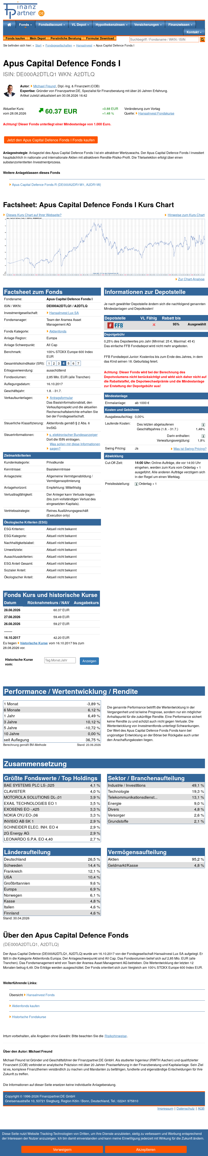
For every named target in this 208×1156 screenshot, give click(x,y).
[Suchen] (202, 39)
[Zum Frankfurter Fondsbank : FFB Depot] (117, 325)
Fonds (24, 24)
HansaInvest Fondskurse (156, 113)
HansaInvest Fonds (41, 994)
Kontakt (193, 32)
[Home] (9, 24)
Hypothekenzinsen (111, 24)
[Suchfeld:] (164, 39)
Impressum (165, 1108)
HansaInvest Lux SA (64, 312)
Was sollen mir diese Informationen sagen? (75, 446)
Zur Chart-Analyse (191, 279)
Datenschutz (186, 1108)
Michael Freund (44, 86)
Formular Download (100, 38)
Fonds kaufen (15, 38)
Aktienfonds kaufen (26, 1005)
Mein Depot (38, 38)
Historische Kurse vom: (19, 661)
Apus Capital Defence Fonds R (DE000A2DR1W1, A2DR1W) (56, 184)
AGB (201, 1108)
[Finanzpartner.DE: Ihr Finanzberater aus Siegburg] (24, 10)
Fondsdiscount (51, 24)
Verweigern (62, 1149)
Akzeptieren (145, 1149)
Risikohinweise (116, 1036)
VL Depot (79, 24)
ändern (198, 1138)
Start (38, 45)
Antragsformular (61, 397)
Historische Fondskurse (29, 1016)
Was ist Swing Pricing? (190, 448)
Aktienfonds (57, 331)
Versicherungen (147, 24)
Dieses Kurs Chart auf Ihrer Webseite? (34, 215)
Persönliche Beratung (66, 38)
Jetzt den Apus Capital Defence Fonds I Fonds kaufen (51, 139)
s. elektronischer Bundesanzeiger (73, 434)
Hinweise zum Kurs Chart (186, 215)
